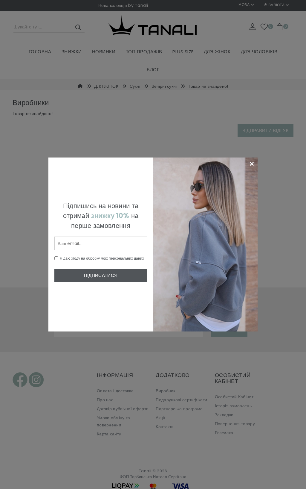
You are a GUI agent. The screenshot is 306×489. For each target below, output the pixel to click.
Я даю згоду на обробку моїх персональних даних (102, 258)
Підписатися (100, 275)
